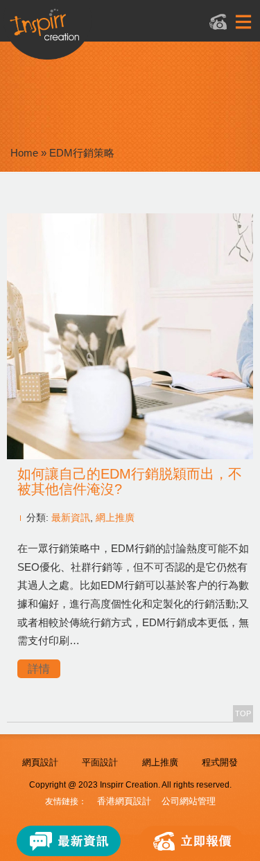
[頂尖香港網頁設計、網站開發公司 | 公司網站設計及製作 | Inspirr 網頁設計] (114, 32)
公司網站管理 (189, 801)
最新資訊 (70, 517)
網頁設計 (40, 762)
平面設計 (100, 762)
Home (24, 153)
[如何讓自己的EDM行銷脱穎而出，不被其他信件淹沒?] (130, 455)
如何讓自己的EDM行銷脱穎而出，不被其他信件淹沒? (129, 481)
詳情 (39, 669)
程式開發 (220, 762)
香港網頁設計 (124, 801)
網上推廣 (115, 517)
